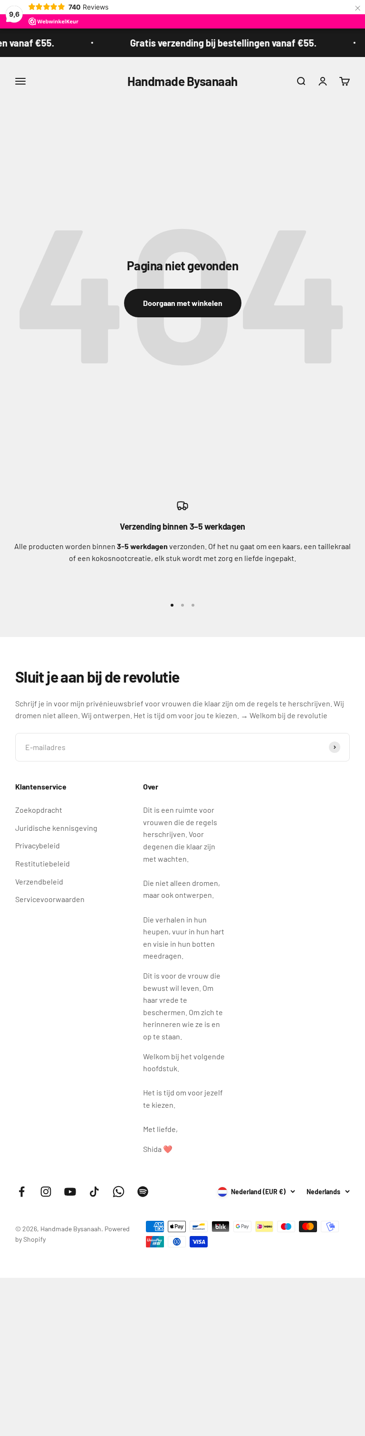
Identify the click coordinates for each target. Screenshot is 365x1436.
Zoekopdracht (38, 809)
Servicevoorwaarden (50, 898)
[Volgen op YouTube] (70, 1191)
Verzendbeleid (39, 881)
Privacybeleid (37, 845)
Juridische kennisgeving (56, 827)
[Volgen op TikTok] (94, 1191)
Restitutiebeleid (42, 863)
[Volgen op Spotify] (142, 1191)
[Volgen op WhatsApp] (118, 1191)
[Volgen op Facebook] (21, 1191)
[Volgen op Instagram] (45, 1191)
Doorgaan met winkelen (182, 302)
